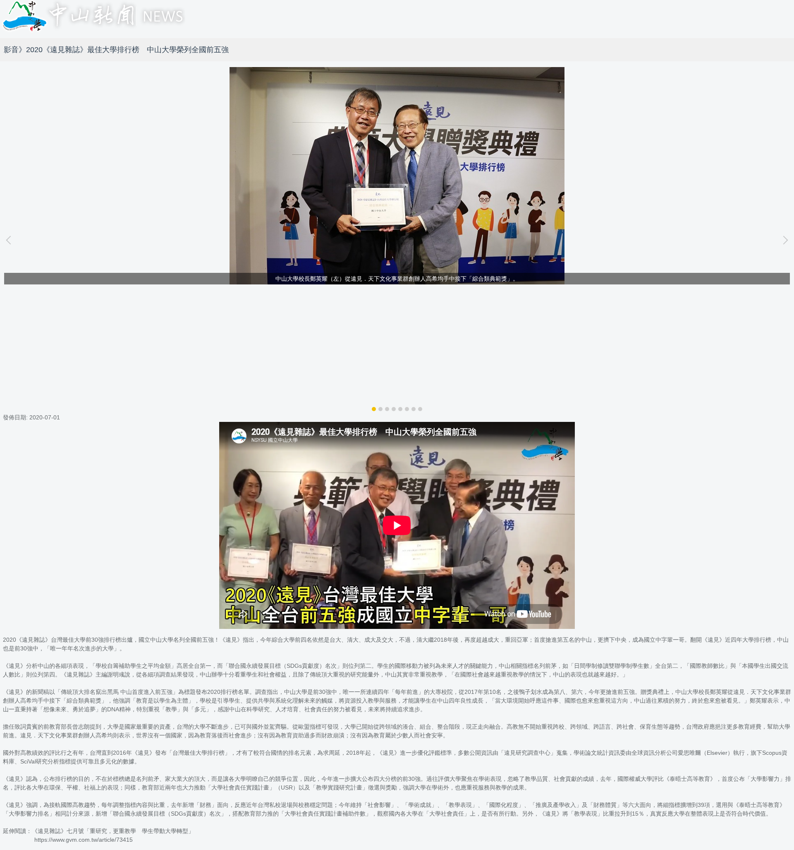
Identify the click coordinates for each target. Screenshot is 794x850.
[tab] (374, 409)
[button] (10, 240)
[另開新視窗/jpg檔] (397, 175)
